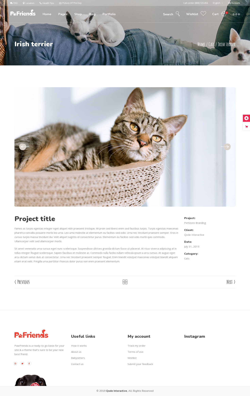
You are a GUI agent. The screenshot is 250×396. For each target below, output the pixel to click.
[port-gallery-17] (125, 147)
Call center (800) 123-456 (195, 2)
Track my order (137, 345)
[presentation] (24, 147)
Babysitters (78, 358)
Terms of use (135, 351)
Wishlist (132, 358)
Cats (211, 44)
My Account (234, 2)
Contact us (77, 364)
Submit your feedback (140, 364)
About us (76, 351)
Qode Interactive (194, 234)
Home (201, 44)
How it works (79, 345)
